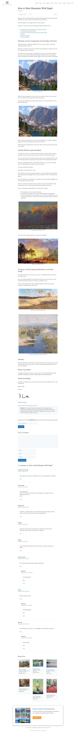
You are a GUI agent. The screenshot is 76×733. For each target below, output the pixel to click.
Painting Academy (34, 373)
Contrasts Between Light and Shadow (28, 31)
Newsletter (64, 3)
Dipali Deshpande (22, 557)
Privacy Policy (44, 730)
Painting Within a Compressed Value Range (51, 671)
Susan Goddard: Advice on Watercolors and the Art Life (24, 671)
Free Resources (39, 727)
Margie (19, 589)
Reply (21, 478)
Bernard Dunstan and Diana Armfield (24, 689)
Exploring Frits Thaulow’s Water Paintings (36, 670)
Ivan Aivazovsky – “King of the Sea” (37, 697)
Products (56, 3)
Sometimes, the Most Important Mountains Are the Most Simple (34, 32)
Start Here (36, 3)
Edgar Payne (41, 53)
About (72, 3)
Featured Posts (30, 405)
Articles (40, 3)
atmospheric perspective (23, 155)
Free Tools (60, 3)
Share (56, 14)
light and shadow (36, 235)
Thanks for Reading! (25, 37)
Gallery (52, 3)
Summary (23, 34)
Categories (34, 727)
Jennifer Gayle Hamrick (23, 469)
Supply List (48, 3)
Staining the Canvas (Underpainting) (51, 695)
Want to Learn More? (25, 35)
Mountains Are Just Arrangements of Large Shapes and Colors (33, 29)
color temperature (47, 162)
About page (35, 412)
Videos (44, 3)
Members (68, 3)
